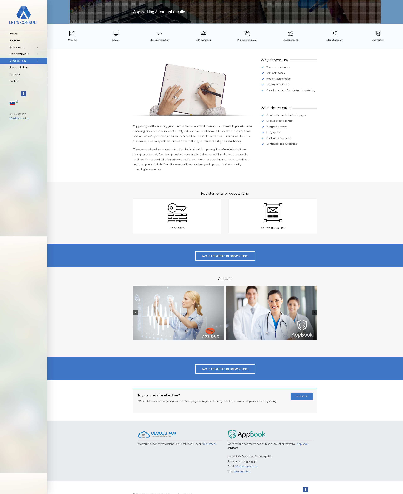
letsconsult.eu (242, 471)
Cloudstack (209, 443)
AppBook (302, 443)
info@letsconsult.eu (19, 118)
